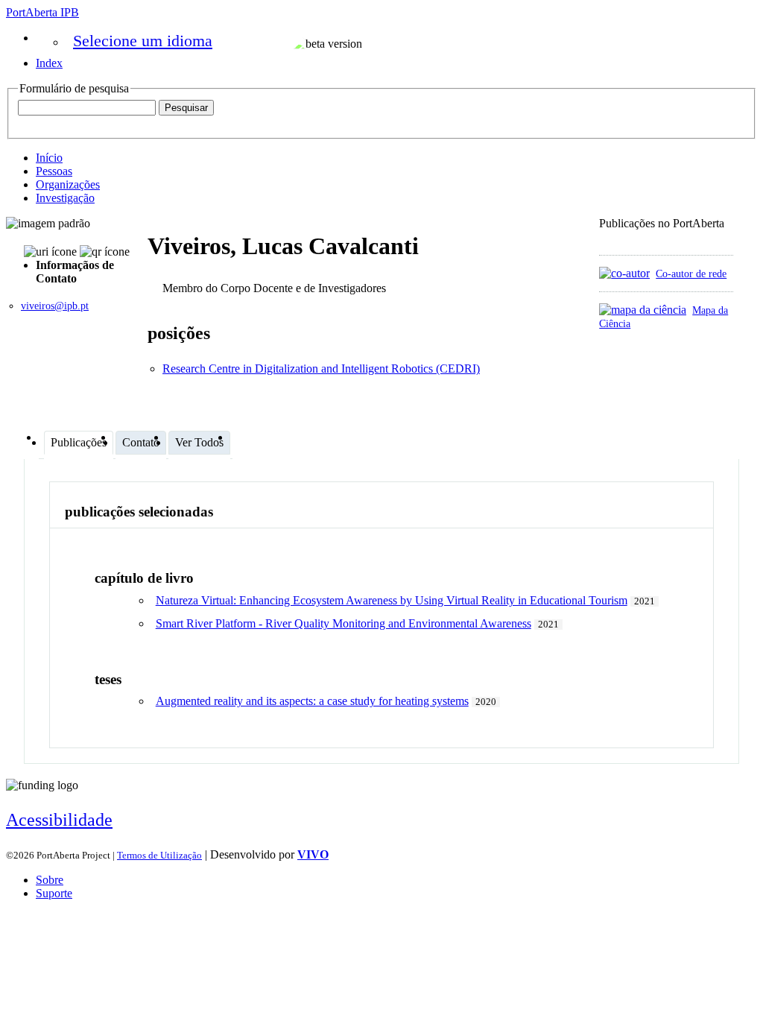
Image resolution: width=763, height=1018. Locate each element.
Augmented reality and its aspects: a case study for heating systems (312, 701)
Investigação (65, 198)
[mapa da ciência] (642, 309)
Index (49, 63)
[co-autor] (624, 273)
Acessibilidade (59, 819)
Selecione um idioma (142, 40)
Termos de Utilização (159, 855)
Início (49, 157)
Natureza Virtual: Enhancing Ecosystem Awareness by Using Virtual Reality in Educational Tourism (391, 600)
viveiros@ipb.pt (55, 306)
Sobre (49, 879)
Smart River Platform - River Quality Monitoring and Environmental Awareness (343, 623)
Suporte (54, 893)
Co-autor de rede (691, 273)
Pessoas (54, 171)
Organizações (68, 184)
